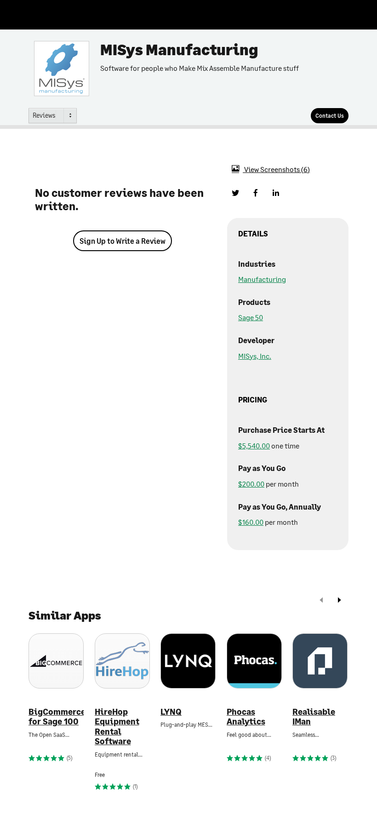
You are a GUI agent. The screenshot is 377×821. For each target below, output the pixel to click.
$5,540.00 (254, 445)
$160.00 (250, 521)
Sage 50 (250, 317)
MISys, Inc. (254, 355)
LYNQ (171, 712)
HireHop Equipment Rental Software (117, 726)
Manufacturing (262, 279)
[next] (339, 601)
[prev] (321, 601)
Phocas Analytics (246, 717)
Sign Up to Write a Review (123, 240)
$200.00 (251, 483)
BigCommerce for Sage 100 (56, 717)
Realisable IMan (313, 717)
